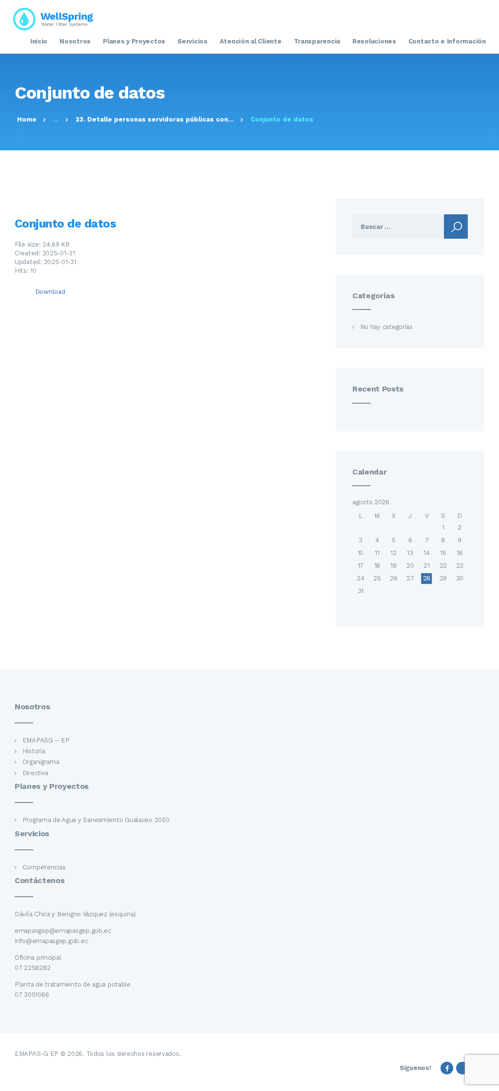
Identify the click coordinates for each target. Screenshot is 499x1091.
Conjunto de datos (65, 223)
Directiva (35, 773)
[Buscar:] (410, 226)
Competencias (44, 867)
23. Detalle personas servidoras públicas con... (155, 119)
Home (27, 119)
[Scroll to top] (486, 1078)
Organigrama (40, 761)
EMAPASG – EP (46, 740)
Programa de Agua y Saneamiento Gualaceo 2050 (96, 819)
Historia (33, 751)
